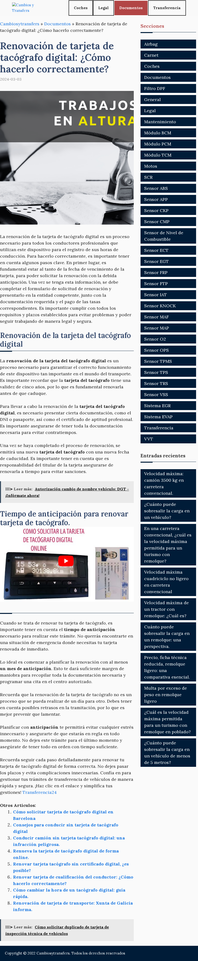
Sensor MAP (156, 328)
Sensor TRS (156, 383)
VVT (148, 439)
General (152, 99)
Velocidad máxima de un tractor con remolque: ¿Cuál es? (166, 609)
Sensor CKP (156, 210)
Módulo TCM (157, 155)
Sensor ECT (156, 250)
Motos (150, 166)
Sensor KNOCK (160, 306)
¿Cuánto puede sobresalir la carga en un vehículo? (167, 510)
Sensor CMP (157, 221)
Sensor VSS (156, 394)
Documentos (131, 8)
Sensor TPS (156, 372)
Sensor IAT (155, 294)
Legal (103, 8)
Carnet (151, 55)
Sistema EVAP (158, 416)
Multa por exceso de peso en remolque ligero (165, 694)
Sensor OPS (156, 350)
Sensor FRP (156, 272)
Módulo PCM (157, 144)
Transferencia (167, 8)
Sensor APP (156, 199)
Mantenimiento (160, 121)
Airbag (151, 44)
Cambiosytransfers (19, 24)
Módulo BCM (157, 133)
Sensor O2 (155, 339)
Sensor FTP (156, 283)
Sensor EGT (156, 261)
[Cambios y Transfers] (30, 8)
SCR (148, 177)
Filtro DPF (154, 88)
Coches (81, 8)
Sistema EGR (157, 405)
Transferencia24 (39, 792)
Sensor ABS (156, 188)
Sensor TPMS (158, 361)
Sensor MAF (156, 317)
